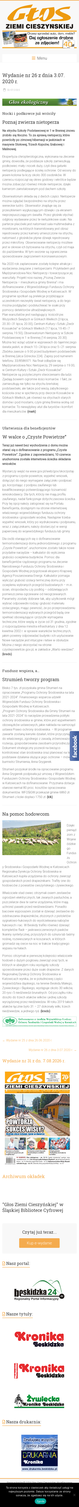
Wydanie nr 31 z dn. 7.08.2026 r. (33, 1060)
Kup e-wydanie (39, 1243)
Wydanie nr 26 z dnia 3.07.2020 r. (53, 1050)
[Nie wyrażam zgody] (74, 1495)
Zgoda (40, 1501)
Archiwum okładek (23, 1176)
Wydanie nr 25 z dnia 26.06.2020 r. (27, 1040)
